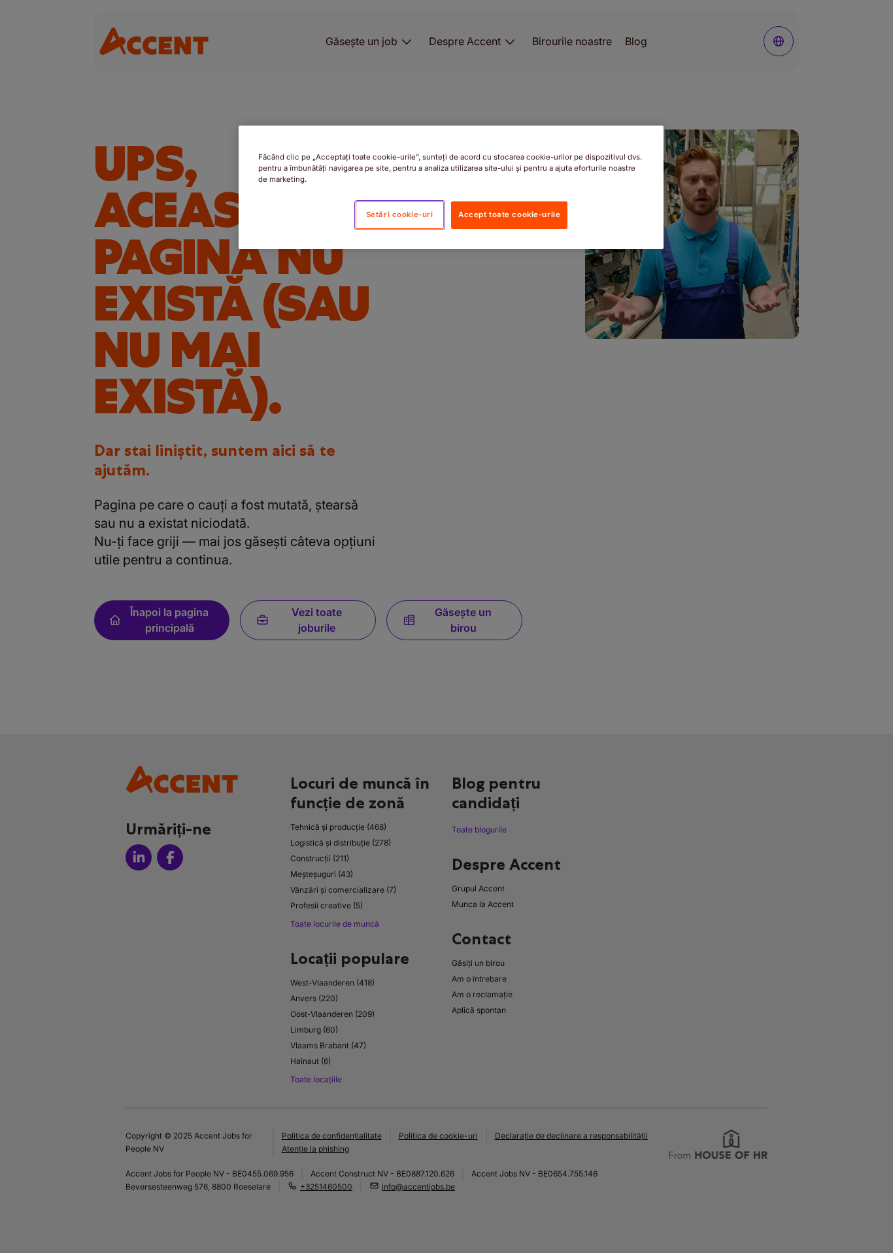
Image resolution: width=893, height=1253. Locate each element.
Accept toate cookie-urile (509, 214)
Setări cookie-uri (399, 214)
